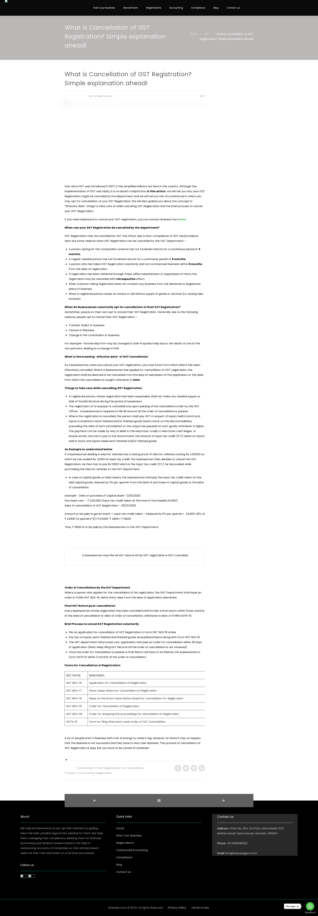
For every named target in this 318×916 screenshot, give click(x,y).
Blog (119, 865)
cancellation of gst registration (98, 768)
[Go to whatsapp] (310, 906)
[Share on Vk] (201, 768)
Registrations (125, 843)
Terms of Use (200, 908)
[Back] (159, 800)
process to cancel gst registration (88, 773)
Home (120, 828)
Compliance (124, 857)
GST (202, 96)
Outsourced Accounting (132, 850)
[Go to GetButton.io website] (310, 913)
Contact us (123, 872)
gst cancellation (132, 768)
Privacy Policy (177, 908)
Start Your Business (128, 835)
